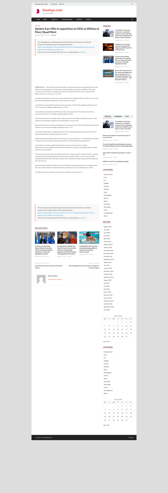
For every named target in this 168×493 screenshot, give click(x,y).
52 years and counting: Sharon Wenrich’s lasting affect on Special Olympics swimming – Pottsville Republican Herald (44, 250)
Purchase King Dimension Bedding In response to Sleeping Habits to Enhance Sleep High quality (118, 145)
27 (109, 336)
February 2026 (108, 244)
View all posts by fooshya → (55, 279)
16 (122, 329)
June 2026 (107, 232)
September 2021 (109, 277)
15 (118, 329)
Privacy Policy (54, 4)
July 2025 (107, 265)
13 (109, 329)
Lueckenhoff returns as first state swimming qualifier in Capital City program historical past (88, 249)
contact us (82, 52)
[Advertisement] (101, 11)
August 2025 (107, 262)
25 (131, 333)
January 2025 (108, 268)
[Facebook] (132, 4)
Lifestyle (54, 19)
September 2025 (109, 259)
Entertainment (67, 19)
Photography (108, 195)
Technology (107, 207)
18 (131, 329)
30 (122, 336)
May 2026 (107, 235)
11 (131, 326)
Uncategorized (108, 213)
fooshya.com (52, 10)
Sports (88, 19)
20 (109, 333)
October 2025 (108, 256)
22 (118, 333)
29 (118, 336)
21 (113, 333)
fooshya (54, 35)
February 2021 (108, 295)
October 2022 (108, 274)
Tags (127, 116)
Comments (118, 116)
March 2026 (107, 241)
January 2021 (108, 298)
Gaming (106, 186)
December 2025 (108, 250)
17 (126, 329)
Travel (105, 210)
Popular (108, 116)
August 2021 (107, 280)
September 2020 (109, 307)
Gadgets (106, 183)
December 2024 (108, 271)
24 (126, 333)
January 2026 (108, 247)
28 (113, 336)
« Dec (104, 341)
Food (105, 177)
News (45, 19)
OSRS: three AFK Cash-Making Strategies (116, 161)
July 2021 (107, 283)
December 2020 (108, 301)
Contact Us (61, 4)
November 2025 (108, 253)
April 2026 (107, 238)
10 (126, 326)
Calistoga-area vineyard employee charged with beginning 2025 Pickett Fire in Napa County (123, 46)
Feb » (108, 341)
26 (105, 336)
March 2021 (107, 292)
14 (113, 329)
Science (79, 19)
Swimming (37, 25)
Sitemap (131, 437)
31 (126, 336)
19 (105, 333)
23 (122, 333)
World (106, 216)
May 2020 (107, 310)
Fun (105, 180)
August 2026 (107, 227)
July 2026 (107, 229)
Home (38, 19)
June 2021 (107, 286)
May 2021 (107, 289)
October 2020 (108, 304)
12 (105, 329)
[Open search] (132, 20)
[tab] (108, 116)
